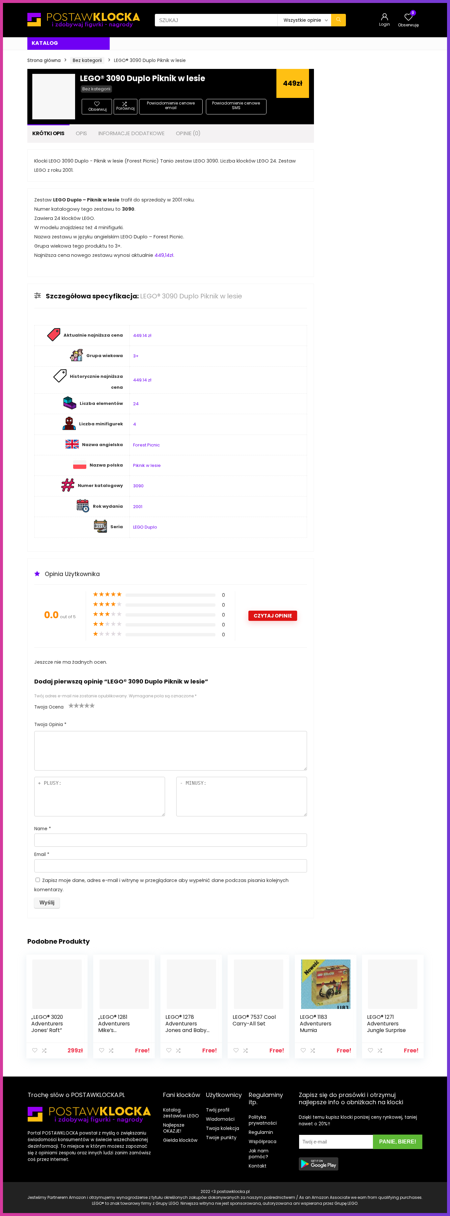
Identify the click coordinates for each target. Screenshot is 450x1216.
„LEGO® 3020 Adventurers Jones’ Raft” (47, 1023)
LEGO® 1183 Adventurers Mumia (315, 1023)
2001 (137, 506)
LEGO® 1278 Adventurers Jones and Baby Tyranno (186, 1027)
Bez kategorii (87, 60)
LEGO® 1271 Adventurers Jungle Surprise (386, 1023)
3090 (138, 486)
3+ (136, 356)
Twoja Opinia (50, 724)
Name (42, 829)
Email (41, 854)
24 (136, 404)
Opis (81, 133)
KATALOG (45, 43)
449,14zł (164, 255)
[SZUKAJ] (338, 20)
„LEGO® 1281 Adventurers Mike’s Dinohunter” (114, 1027)
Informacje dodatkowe (131, 133)
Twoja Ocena (49, 707)
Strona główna (44, 60)
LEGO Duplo (145, 527)
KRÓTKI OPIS (48, 133)
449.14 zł (142, 335)
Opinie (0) (188, 133)
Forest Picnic (146, 445)
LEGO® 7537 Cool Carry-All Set (254, 1020)
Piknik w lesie (147, 465)
